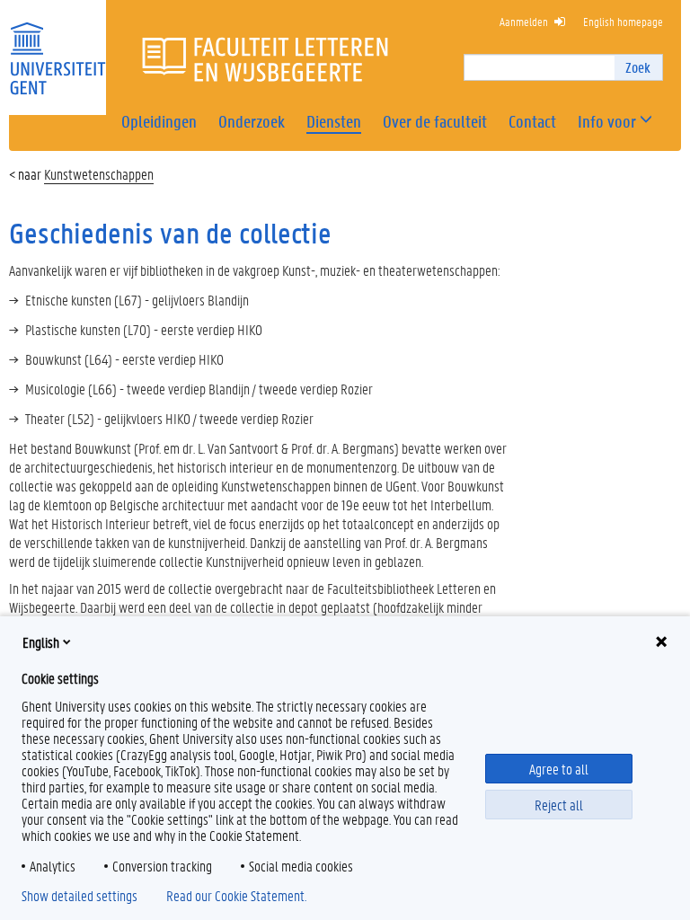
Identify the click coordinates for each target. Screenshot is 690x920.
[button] (607, 121)
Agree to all (558, 768)
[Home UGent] (57, 47)
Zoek (637, 67)
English (40, 641)
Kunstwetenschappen (99, 173)
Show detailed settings (79, 896)
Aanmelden (524, 21)
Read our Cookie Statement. (236, 896)
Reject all (559, 804)
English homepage (623, 21)
